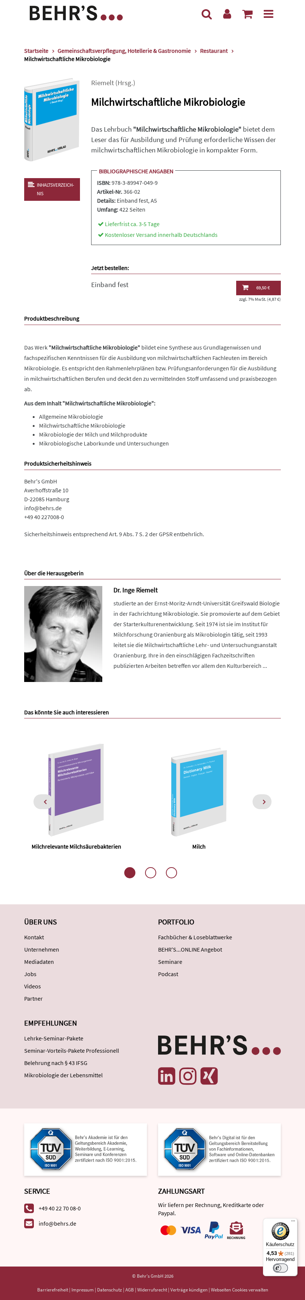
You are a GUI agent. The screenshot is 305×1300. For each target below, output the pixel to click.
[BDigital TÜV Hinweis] (85, 1149)
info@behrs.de (43, 508)
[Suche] (207, 14)
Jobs (30, 974)
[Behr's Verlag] (76, 12)
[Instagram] (187, 1076)
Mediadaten (39, 961)
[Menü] (268, 14)
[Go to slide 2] (150, 872)
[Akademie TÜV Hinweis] (219, 1149)
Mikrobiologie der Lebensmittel (63, 1075)
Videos (32, 986)
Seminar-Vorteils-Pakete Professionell (71, 1050)
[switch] (280, 1268)
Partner (33, 998)
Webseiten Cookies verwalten (239, 1290)
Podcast (168, 974)
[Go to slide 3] (171, 872)
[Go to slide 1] (129, 872)
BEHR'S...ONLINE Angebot (190, 949)
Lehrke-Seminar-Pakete (53, 1038)
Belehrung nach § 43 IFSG (55, 1062)
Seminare (170, 961)
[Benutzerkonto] (227, 14)
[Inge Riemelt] (63, 633)
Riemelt (102, 82)
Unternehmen (41, 949)
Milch (199, 846)
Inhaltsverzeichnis (55, 189)
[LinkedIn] (166, 1076)
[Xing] (209, 1076)
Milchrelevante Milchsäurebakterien (76, 846)
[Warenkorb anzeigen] (247, 14)
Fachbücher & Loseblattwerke (195, 937)
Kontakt (34, 937)
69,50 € (263, 287)
